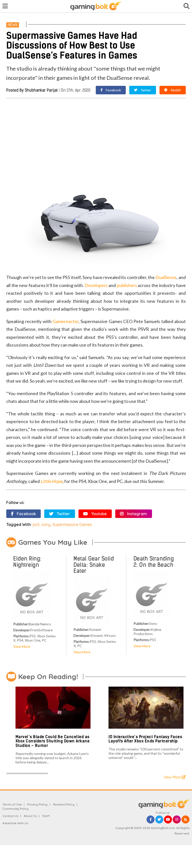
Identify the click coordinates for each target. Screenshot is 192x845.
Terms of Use (12, 804)
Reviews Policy (63, 804)
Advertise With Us (15, 823)
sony (46, 524)
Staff (46, 816)
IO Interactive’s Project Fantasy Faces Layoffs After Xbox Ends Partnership (145, 739)
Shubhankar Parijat (41, 90)
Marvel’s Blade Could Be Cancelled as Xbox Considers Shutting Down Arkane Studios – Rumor (53, 741)
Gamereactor (65, 321)
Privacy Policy (37, 804)
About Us (30, 816)
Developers (96, 285)
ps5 (36, 524)
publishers (127, 285)
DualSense (166, 277)
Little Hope (51, 481)
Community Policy (15, 808)
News (13, 25)
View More (21, 646)
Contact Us (10, 816)
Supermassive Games (72, 524)
